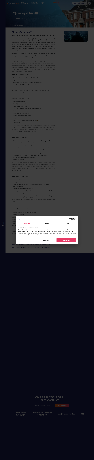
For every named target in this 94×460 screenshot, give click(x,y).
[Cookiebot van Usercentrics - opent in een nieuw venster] (70, 219)
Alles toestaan (66, 240)
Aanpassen (46, 240)
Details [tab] (47, 223)
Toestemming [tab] (26, 223)
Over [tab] (67, 223)
